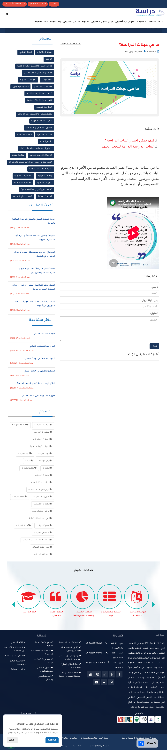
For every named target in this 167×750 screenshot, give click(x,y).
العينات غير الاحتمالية (40, 446)
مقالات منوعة (18, 155)
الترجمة (49, 59)
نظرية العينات (43, 526)
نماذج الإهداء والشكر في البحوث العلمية (36, 383)
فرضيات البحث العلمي (44, 334)
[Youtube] (90, 674)
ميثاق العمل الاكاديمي (102, 22)
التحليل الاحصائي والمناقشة (39, 128)
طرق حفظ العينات (41, 547)
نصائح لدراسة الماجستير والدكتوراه (36, 148)
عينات (28, 461)
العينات (46, 468)
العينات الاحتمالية (41, 439)
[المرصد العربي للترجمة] (143, 719)
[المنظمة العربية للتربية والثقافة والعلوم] (137, 719)
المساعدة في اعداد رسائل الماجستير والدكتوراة (30, 162)
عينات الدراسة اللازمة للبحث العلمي (127, 146)
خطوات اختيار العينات (40, 482)
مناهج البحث (46, 141)
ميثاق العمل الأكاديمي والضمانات (94, 738)
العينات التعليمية (41, 504)
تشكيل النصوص (71, 22)
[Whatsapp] (111, 682)
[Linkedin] (105, 674)
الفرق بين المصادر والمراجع (42, 346)
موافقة (52, 740)
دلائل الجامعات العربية (41, 121)
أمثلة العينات (22, 526)
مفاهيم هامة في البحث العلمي (38, 73)
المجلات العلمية (44, 135)
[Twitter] (112, 674)
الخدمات (152, 22)
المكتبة (142, 22)
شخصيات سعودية (23, 176)
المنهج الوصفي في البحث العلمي (39, 371)
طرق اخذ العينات (42, 554)
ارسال (154, 346)
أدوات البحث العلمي (43, 87)
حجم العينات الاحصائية (39, 490)
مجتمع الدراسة (19, 425)
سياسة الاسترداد (79, 746)
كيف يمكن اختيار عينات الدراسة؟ (129, 140)
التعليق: (154, 314)
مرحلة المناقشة (44, 52)
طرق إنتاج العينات (41, 497)
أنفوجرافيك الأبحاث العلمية (39, 100)
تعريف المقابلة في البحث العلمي (39, 359)
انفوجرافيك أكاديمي (125, 22)
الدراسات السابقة (28, 80)
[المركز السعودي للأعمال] (151, 719)
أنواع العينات (24, 454)
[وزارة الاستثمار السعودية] (158, 719)
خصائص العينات (42, 533)
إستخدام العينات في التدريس (36, 540)
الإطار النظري (25, 52)
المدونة (85, 22)
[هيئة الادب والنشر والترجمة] (125, 719)
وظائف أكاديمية (45, 176)
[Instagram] (97, 674)
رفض (12, 740)
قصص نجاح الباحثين (22, 196)
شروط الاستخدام (62, 746)
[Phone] (104, 682)
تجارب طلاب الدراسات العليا (39, 93)
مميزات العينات (42, 475)
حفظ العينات (18, 497)
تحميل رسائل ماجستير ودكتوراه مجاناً (35, 114)
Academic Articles (22, 183)
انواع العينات (44, 454)
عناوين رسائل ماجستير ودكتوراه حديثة (34, 66)
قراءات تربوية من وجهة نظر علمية (36, 190)
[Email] (96, 682)
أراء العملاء (55, 22)
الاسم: (155, 287)
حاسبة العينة (41, 22)
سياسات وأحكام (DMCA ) (67, 738)
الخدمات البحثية (45, 196)
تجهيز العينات (28, 468)
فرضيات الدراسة (42, 425)
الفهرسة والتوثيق (20, 87)
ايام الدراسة (44, 461)
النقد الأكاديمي (29, 612)
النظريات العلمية (44, 107)
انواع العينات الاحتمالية (39, 518)
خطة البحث (47, 80)
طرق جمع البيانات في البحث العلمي (38, 396)
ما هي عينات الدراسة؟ (139, 45)
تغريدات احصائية (44, 183)
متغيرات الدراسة (42, 432)
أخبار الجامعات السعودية (40, 169)
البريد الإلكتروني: (150, 300)
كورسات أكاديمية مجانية (41, 155)
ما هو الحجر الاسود (41, 511)
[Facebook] (119, 674)
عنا (162, 22)
